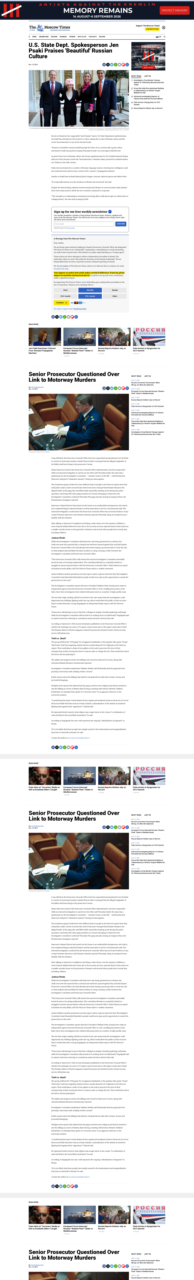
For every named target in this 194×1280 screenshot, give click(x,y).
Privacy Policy (71, 228)
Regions (54, 37)
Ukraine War (44, 37)
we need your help (61, 269)
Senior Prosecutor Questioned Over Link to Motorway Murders (74, 377)
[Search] (164, 36)
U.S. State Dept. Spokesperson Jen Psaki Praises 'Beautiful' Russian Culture (74, 51)
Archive (102, 37)
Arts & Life (82, 37)
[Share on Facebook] (104, 64)
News (34, 37)
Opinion (72, 37)
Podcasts (93, 37)
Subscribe (121, 224)
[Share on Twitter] (108, 64)
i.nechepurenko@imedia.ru (79, 738)
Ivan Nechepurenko (37, 387)
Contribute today (152, 29)
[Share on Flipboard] (123, 64)
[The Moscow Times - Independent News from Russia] (49, 28)
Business (63, 37)
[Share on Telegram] (112, 64)
